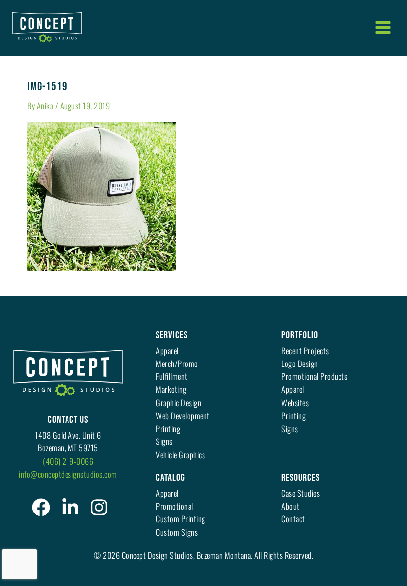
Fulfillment (172, 376)
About (290, 506)
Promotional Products (314, 376)
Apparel (167, 350)
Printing (168, 428)
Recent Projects (305, 350)
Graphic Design (178, 402)
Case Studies (300, 493)
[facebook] (41, 507)
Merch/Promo (177, 363)
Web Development (183, 415)
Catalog (170, 478)
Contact (293, 519)
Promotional (174, 506)
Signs (164, 441)
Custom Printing (180, 519)
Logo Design (299, 363)
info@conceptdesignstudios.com (68, 474)
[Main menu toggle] (382, 27)
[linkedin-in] (70, 507)
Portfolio (299, 335)
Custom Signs (177, 532)
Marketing (171, 389)
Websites (295, 402)
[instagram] (99, 507)
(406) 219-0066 (68, 461)
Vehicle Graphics (180, 454)
